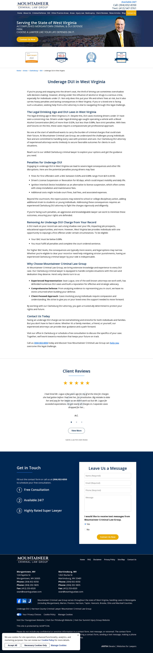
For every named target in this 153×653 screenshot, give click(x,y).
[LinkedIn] (24, 601)
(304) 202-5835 (32, 585)
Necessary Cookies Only (35, 645)
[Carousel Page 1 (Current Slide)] (71, 422)
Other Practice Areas (60, 13)
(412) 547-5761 (127, 8)
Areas (72, 13)
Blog (123, 13)
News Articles (115, 13)
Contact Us (131, 13)
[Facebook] (19, 601)
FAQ (89, 559)
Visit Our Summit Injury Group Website (92, 620)
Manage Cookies (65, 614)
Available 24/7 (128, 2)
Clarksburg (34, 71)
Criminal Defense (39, 13)
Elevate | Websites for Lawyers (118, 646)
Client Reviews (102, 13)
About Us (27, 13)
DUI (48, 13)
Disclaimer (97, 559)
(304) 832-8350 (127, 5)
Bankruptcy (90, 13)
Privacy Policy (109, 559)
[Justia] (29, 601)
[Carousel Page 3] (81, 422)
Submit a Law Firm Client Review (77, 440)
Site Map (121, 559)
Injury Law (80, 13)
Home (19, 13)
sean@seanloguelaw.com (29, 591)
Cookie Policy (49, 614)
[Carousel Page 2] (76, 422)
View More (76, 430)
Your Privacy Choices (32, 614)
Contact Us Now (27, 39)
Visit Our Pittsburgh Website (59, 620)
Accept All (12, 645)
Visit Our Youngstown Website (30, 620)
